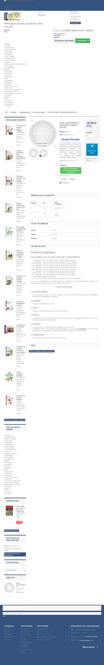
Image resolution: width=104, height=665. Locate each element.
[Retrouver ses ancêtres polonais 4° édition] (9, 280)
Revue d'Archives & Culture (12, 93)
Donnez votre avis (65, 175)
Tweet (64, 179)
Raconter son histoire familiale (20, 397)
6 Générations (8, 53)
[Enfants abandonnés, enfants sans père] (9, 208)
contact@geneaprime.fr (86, 640)
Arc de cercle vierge (10, 49)
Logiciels (6, 97)
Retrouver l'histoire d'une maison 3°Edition (21, 179)
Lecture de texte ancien (11, 86)
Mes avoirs (40, 632)
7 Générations (8, 55)
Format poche (8, 88)
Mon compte (42, 626)
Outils (6, 99)
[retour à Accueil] (6, 112)
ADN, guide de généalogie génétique (20, 229)
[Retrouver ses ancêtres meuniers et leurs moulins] (9, 351)
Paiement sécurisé (26, 649)
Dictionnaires (8, 82)
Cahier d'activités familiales (19, 374)
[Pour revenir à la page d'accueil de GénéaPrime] (52, 2)
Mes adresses (41, 634)
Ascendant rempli (9, 58)
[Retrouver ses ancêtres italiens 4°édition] (9, 130)
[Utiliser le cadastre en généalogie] (9, 255)
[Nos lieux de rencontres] (15, 546)
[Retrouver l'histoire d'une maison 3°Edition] (9, 181)
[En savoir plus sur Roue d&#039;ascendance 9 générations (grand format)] (9, 587)
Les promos (7, 106)
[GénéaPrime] (19, 16)
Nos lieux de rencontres (12, 539)
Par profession (8, 73)
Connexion (7, 6)
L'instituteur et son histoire (20, 326)
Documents (7, 75)
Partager (72, 179)
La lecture (7, 62)
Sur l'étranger (8, 71)
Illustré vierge (8, 51)
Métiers (6, 78)
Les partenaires (8, 104)
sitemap (23, 652)
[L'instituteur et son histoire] (9, 329)
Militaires (7, 69)
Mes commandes (42, 629)
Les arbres (7, 45)
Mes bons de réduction (44, 640)
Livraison (24, 640)
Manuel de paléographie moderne (20, 303)
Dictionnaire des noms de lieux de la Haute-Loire (20, 509)
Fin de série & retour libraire (12, 89)
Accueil (23, 637)
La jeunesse (7, 84)
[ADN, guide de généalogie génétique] (9, 231)
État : (61, 134)
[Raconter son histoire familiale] (9, 400)
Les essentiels (8, 66)
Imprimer (66, 183)
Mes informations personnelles (47, 637)
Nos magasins (25, 632)
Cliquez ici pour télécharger (64, 287)
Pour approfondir (9, 67)
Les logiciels (8, 95)
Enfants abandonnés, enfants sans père (20, 206)
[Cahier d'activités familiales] (9, 377)
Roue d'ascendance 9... (21, 585)
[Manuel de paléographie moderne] (9, 306)
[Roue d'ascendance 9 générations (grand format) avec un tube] (43, 153)
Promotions (12, 501)
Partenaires (12, 562)
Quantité (89, 132)
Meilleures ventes (15, 120)
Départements (8, 77)
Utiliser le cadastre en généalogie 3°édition (20, 253)
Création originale (9, 56)
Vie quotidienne (8, 80)
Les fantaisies (8, 100)
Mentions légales (26, 642)
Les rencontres (8, 102)
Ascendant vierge (9, 47)
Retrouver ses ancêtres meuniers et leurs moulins (21, 349)
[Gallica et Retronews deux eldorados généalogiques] (9, 155)
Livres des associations (11, 91)
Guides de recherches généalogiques (15, 64)
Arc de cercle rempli (10, 60)
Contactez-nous (9, 8)
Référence (63, 132)
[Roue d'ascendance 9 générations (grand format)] (33, 153)
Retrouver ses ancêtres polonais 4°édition (21, 278)
